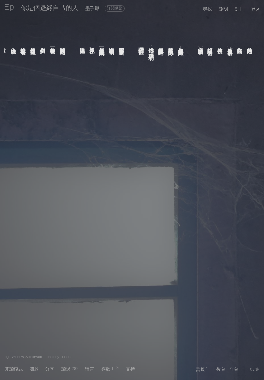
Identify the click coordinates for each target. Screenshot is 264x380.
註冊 (239, 9)
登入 (255, 9)
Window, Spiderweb (27, 357)
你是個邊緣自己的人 (50, 7)
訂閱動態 (114, 8)
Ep (9, 6)
